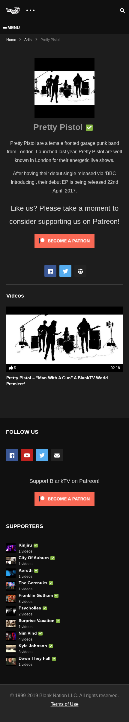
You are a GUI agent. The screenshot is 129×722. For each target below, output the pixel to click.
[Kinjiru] (11, 548)
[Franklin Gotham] (11, 598)
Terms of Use (65, 704)
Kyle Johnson (33, 645)
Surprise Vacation (37, 620)
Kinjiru (25, 545)
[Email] (57, 455)
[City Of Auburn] (11, 560)
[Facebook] (50, 271)
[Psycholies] (11, 611)
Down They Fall (34, 658)
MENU (14, 27)
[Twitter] (65, 271)
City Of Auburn (34, 557)
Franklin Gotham (36, 595)
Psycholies (30, 608)
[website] (80, 271)
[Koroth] (11, 573)
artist (28, 40)
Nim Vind (28, 633)
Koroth (26, 570)
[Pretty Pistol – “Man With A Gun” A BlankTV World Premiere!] (64, 339)
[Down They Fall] (11, 661)
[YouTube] (27, 455)
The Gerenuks (33, 582)
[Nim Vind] (11, 636)
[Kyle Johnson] (11, 648)
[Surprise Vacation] (11, 623)
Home (11, 40)
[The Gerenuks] (11, 586)
